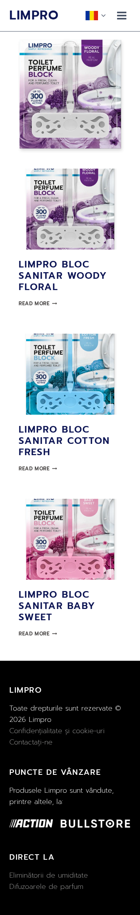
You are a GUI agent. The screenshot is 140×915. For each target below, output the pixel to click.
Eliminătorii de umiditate (48, 875)
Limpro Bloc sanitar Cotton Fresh (64, 440)
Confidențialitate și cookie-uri (57, 730)
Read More (38, 303)
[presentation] (70, 209)
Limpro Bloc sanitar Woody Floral (63, 275)
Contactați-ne (30, 742)
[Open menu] (122, 15)
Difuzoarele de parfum (46, 886)
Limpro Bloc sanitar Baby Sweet (57, 606)
